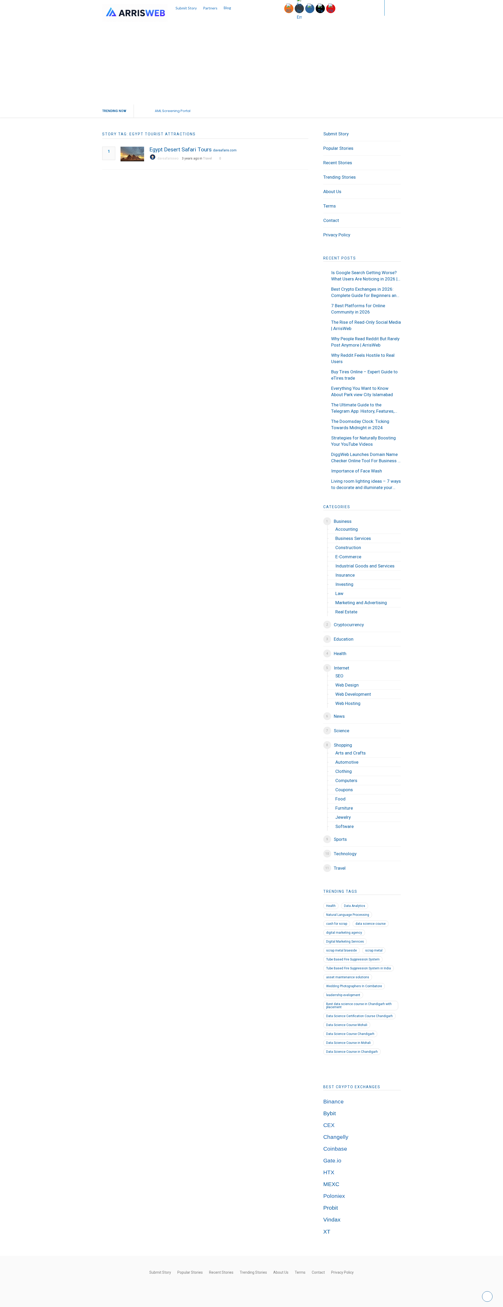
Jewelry (343, 817)
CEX (329, 1125)
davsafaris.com (225, 150)
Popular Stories (338, 148)
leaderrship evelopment (343, 995)
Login (370, 8)
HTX (328, 1172)
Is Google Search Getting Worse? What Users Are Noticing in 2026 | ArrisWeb (364, 276)
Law (339, 593)
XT (326, 1232)
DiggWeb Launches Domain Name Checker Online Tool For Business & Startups (366, 458)
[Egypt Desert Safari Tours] (132, 154)
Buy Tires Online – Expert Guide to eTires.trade (364, 375)
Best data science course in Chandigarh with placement (359, 1005)
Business (343, 521)
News (339, 716)
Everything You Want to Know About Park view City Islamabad (362, 391)
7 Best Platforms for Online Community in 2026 (358, 309)
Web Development (353, 694)
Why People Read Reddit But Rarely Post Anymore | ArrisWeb (365, 342)
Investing (344, 584)
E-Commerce (348, 556)
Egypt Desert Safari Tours (180, 149)
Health (340, 653)
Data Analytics (354, 906)
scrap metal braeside (341, 950)
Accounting (346, 529)
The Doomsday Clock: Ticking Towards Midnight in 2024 (360, 424)
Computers (346, 780)
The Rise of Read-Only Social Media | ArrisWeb (366, 325)
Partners (210, 8)
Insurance (345, 575)
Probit (330, 1208)
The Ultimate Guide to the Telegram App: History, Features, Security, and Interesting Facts (362, 408)
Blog (227, 8)
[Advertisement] (251, 65)
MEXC (331, 1184)
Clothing (343, 771)
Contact (331, 220)
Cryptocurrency (349, 624)
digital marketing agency (344, 932)
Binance (333, 1101)
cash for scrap (336, 924)
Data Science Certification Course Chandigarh (359, 1016)
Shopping (343, 745)
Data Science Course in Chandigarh (352, 1052)
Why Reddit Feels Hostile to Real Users (363, 358)
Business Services (353, 538)
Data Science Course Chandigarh (350, 1034)
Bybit (329, 1113)
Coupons (344, 789)
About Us (332, 191)
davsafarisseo (167, 158)
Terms (329, 206)
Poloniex (334, 1196)
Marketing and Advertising (361, 602)
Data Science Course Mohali (346, 1025)
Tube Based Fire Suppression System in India (358, 968)
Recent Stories (337, 162)
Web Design (347, 685)
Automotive (346, 762)
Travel (207, 158)
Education (343, 639)
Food (340, 798)
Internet (341, 668)
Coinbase (335, 1149)
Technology (345, 853)
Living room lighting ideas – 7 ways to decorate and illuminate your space (366, 485)
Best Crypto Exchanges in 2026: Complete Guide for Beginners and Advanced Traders (365, 292)
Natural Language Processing (347, 915)
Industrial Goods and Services (365, 566)
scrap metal (373, 950)
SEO (339, 675)
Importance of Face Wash (356, 471)
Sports (340, 839)
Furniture (344, 808)
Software (344, 826)
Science (341, 730)
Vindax (332, 1219)
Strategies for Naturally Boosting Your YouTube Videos (363, 441)
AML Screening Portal (172, 110)
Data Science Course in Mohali (348, 1043)
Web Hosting (347, 703)
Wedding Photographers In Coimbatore (354, 986)
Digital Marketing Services (345, 941)
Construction (348, 547)
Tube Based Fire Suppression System (353, 959)
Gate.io (332, 1160)
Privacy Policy (336, 234)
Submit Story (186, 8)
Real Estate (346, 611)
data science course (371, 924)
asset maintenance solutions (347, 977)
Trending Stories (339, 177)
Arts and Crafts (350, 753)
